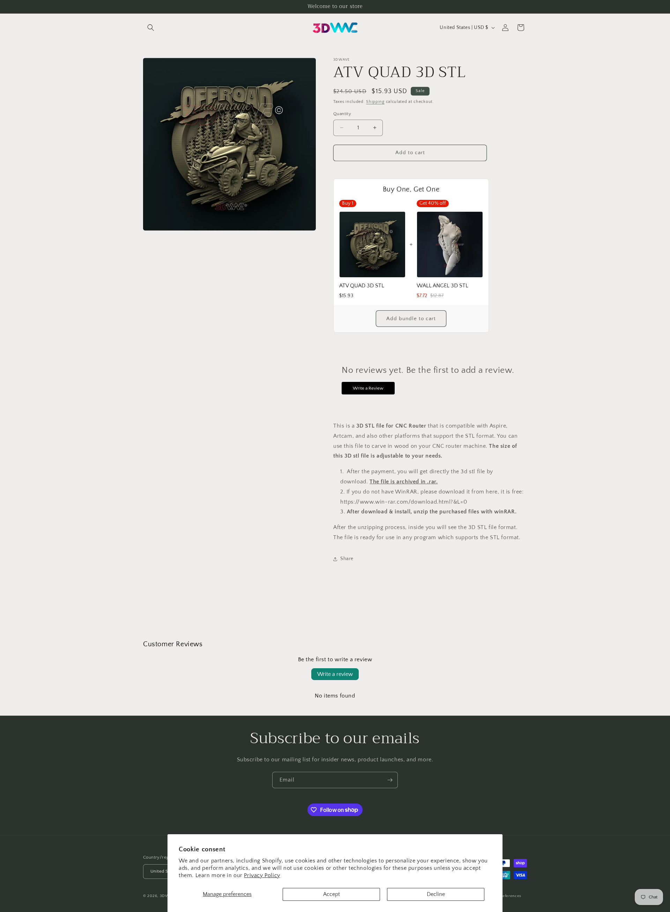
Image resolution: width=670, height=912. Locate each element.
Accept (331, 894)
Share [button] (346, 558)
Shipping (375, 101)
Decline (436, 894)
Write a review (335, 674)
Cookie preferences (503, 896)
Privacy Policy (262, 875)
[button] (150, 27)
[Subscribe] (389, 780)
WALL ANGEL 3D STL (442, 285)
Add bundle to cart (411, 319)
